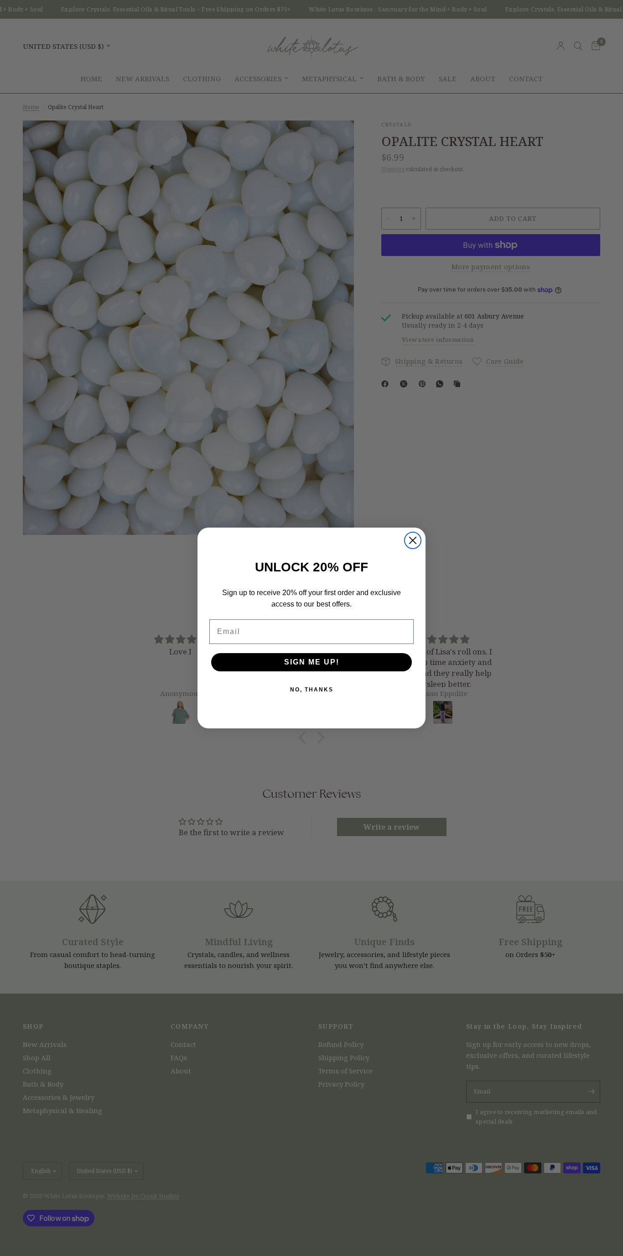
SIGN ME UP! (311, 662)
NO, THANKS (311, 689)
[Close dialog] (413, 540)
